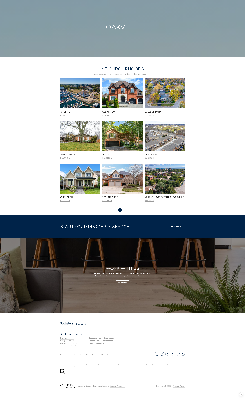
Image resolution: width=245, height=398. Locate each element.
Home (62, 354)
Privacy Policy (179, 386)
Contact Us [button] (122, 283)
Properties (90, 354)
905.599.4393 (72, 346)
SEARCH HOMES (176, 226)
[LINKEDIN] (167, 354)
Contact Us (103, 354)
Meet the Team (75, 354)
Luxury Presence (117, 386)
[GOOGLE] (183, 354)
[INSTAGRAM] (162, 354)
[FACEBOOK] (157, 354)
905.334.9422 (71, 341)
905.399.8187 (72, 343)
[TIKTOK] (178, 354)
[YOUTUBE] (172, 354)
